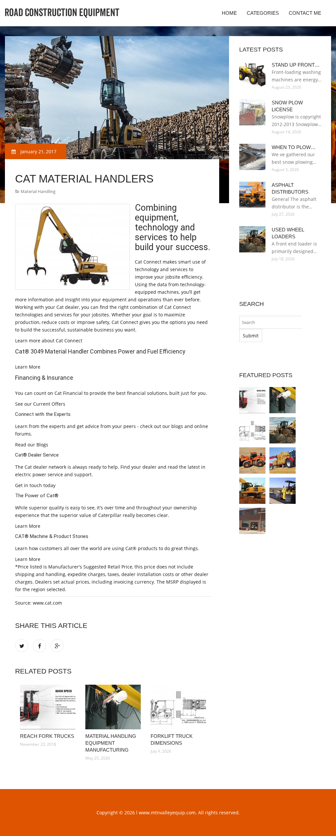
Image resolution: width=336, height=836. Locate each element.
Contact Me (305, 13)
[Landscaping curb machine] (252, 521)
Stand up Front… (296, 65)
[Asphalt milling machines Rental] (282, 491)
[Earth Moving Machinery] (282, 460)
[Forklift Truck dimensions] (178, 707)
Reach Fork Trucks (47, 736)
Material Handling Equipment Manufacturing (110, 743)
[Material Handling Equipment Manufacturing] (113, 707)
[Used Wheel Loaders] (282, 430)
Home (229, 13)
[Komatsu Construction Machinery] (252, 491)
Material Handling (38, 191)
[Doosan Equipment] (252, 460)
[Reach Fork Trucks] (47, 707)
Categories (263, 13)
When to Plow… (294, 147)
